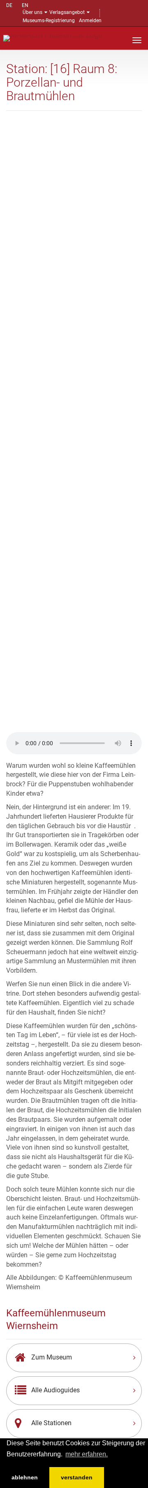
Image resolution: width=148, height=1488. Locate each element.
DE (9, 5)
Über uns (32, 12)
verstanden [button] (76, 1477)
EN (25, 5)
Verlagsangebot (67, 12)
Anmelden (90, 20)
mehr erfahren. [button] (86, 1454)
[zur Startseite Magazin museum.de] (52, 37)
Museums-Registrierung (49, 20)
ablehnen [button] (25, 1477)
